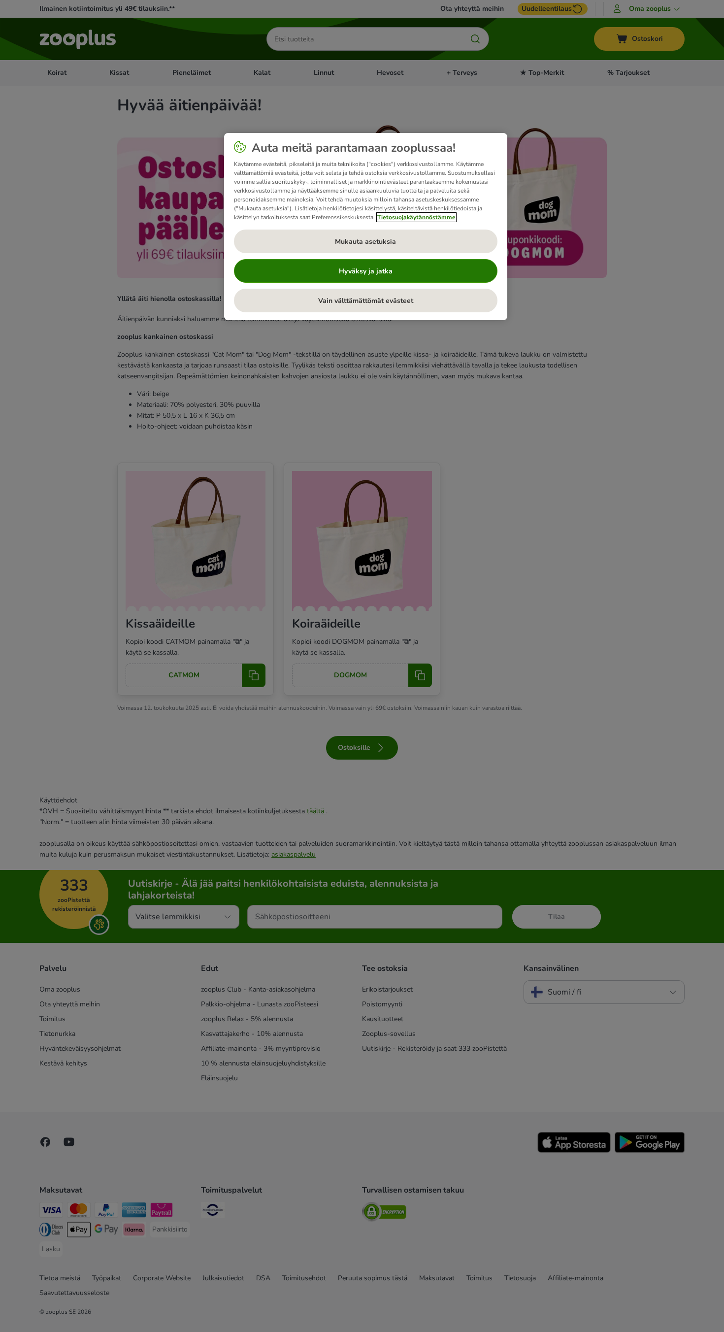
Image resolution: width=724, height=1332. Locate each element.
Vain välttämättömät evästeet (365, 300)
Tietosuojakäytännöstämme (416, 217)
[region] (365, 226)
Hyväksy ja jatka (366, 271)
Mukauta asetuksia (365, 241)
